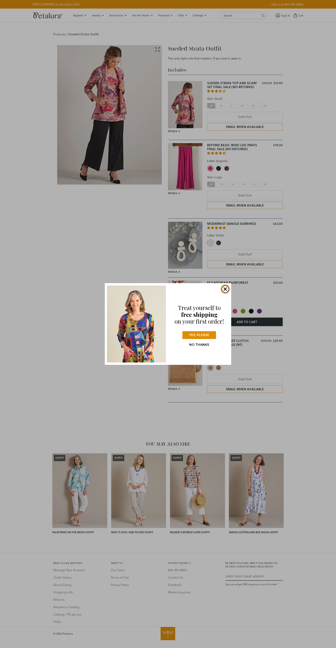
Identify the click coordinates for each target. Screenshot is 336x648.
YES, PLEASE (199, 335)
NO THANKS (199, 345)
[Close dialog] (225, 289)
